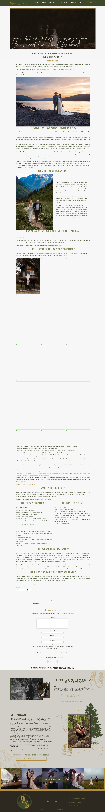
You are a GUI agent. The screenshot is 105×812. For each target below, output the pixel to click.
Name (52, 631)
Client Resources (52, 601)
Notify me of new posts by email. (52, 657)
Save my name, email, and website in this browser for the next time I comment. (52, 647)
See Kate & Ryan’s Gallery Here (25, 484)
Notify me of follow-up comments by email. (52, 653)
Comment (52, 617)
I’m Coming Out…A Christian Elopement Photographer (71, 668)
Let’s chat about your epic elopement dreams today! (32, 584)
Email (52, 635)
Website (52, 640)
